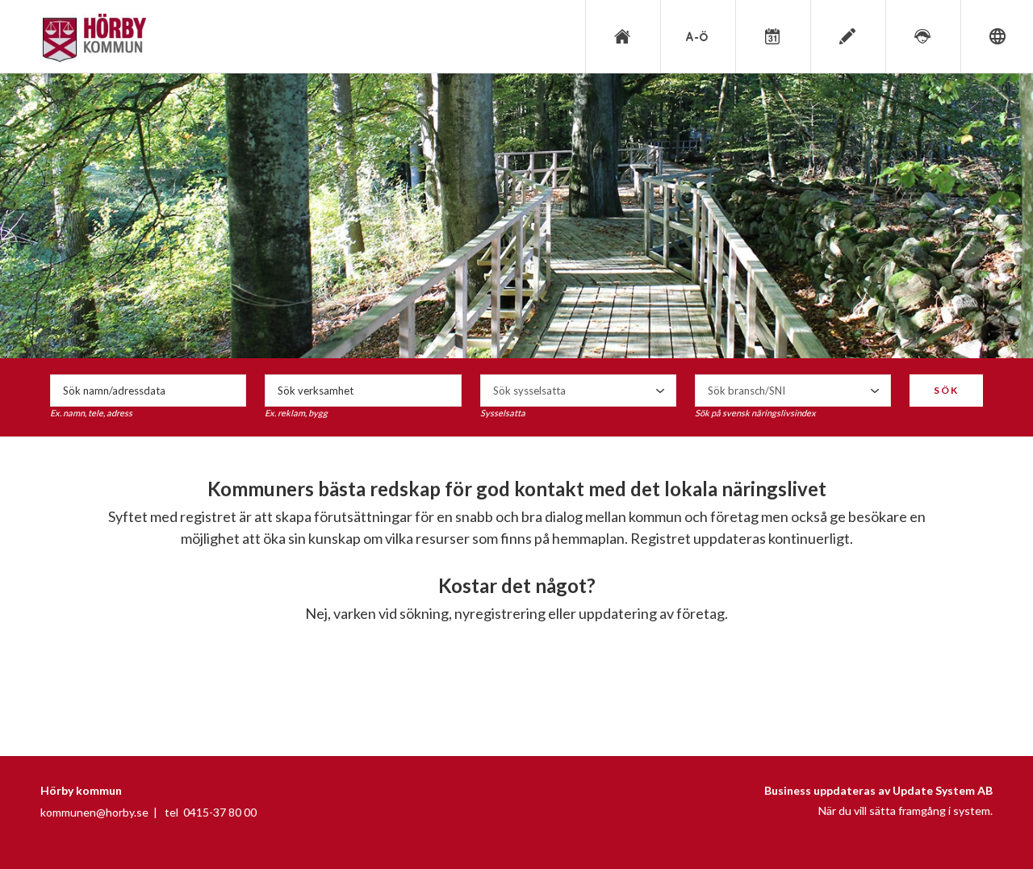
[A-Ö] (696, 36)
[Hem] (621, 36)
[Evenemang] (771, 36)
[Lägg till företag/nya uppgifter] (846, 36)
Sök (946, 390)
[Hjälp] (921, 36)
